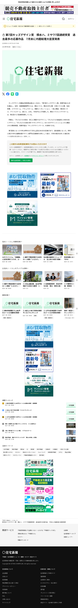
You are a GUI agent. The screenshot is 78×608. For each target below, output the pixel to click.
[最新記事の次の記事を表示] (77, 308)
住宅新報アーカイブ (70, 534)
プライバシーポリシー (38, 155)
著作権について (7, 593)
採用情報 (5, 580)
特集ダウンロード (23, 540)
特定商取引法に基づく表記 (10, 583)
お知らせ (5, 576)
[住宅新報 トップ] (14, 18)
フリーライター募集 (46, 596)
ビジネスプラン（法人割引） (49, 583)
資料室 (43, 589)
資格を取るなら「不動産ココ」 (27, 534)
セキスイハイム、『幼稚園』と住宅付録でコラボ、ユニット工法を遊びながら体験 (11, 259)
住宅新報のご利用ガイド (48, 573)
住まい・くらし (11, 520)
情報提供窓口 (45, 599)
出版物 (66, 530)
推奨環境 (43, 576)
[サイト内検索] (63, 19)
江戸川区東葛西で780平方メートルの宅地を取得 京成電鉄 (53, 312)
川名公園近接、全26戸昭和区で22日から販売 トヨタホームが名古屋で (32, 286)
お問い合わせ (6, 599)
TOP (3, 520)
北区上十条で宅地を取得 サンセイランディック (33, 311)
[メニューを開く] (3, 18)
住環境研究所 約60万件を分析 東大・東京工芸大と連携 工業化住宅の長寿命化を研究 (53, 287)
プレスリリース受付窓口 (48, 593)
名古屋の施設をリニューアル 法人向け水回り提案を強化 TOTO (53, 259)
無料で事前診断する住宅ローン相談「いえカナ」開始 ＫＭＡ (32, 259)
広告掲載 (43, 586)
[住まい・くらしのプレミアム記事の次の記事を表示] (77, 280)
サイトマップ (6, 602)
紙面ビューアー (68, 537)
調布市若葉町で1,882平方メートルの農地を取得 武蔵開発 (11, 312)
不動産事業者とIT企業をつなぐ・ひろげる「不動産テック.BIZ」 (37, 530)
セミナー (20, 537)
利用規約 (26, 155)
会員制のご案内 (45, 580)
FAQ (3, 596)
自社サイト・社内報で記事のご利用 (51, 602)
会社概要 (5, 573)
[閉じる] (73, 26)
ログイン (71, 19)
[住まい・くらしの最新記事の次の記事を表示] (77, 253)
